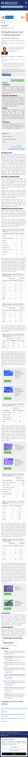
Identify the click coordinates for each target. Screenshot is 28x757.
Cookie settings (14, 747)
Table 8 (20, 536)
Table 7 (8, 440)
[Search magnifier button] (26, 7)
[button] (25, 2)
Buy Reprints (10, 17)
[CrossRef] (8, 660)
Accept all (14, 753)
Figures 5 (18, 563)
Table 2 (23, 259)
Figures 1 (16, 351)
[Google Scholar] (17, 660)
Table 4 (20, 327)
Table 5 (8, 358)
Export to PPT (7, 381)
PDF (24, 17)
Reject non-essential (14, 750)
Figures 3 (20, 425)
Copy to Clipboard (6, 74)
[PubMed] (12, 660)
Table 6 (19, 434)
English (4, 22)
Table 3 (18, 265)
